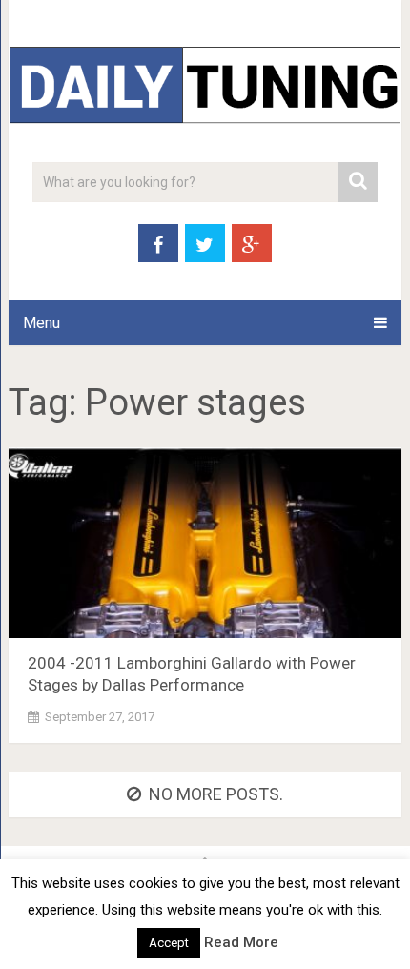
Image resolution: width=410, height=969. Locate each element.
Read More (241, 942)
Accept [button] (169, 943)
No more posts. (216, 794)
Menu (41, 323)
